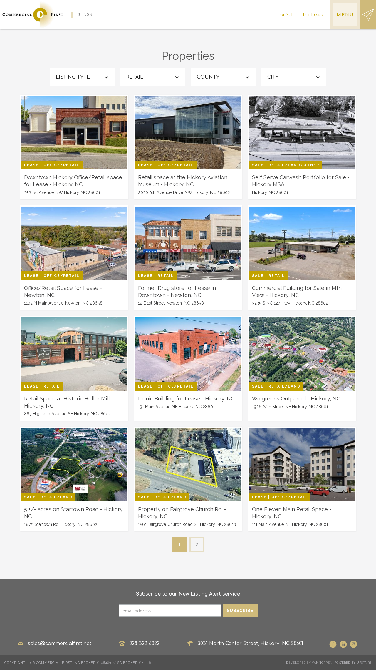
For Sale (286, 14)
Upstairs (364, 662)
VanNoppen (322, 662)
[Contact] (368, 14)
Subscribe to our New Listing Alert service (188, 594)
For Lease (313, 14)
